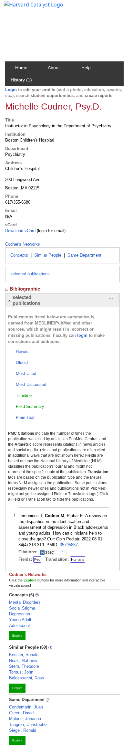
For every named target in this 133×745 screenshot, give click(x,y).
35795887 (69, 544)
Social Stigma (22, 608)
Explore (17, 635)
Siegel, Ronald (22, 730)
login (82, 335)
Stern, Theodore (24, 666)
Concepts (19, 255)
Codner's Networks (22, 244)
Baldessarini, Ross (26, 678)
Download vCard (20, 230)
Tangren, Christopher (28, 724)
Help (86, 67)
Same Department (84, 255)
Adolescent (19, 625)
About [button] (54, 67)
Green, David (21, 712)
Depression (19, 614)
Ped (37, 559)
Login (11, 89)
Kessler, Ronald (23, 654)
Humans (77, 559)
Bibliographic (25, 289)
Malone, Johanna (25, 718)
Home (21, 67)
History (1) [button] (21, 79)
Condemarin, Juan (26, 707)
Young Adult (20, 619)
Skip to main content (27, 8)
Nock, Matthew (23, 660)
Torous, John (21, 672)
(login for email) (51, 230)
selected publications (30, 273)
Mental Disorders (25, 602)
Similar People (47, 255)
